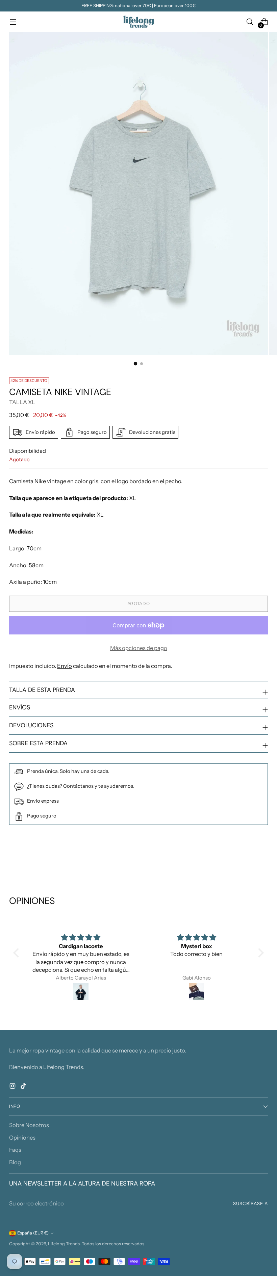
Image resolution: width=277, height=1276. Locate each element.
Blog (15, 1162)
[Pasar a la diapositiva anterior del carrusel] (246, 859)
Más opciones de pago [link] (138, 648)
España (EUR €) (33, 1232)
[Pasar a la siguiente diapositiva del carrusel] (262, 859)
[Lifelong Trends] (138, 22)
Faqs (15, 1149)
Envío (64, 665)
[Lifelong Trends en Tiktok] (24, 1087)
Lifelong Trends (64, 1243)
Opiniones (22, 1137)
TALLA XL (22, 402)
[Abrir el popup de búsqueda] (250, 22)
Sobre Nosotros (29, 1125)
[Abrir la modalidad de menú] (13, 22)
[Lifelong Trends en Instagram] (13, 1087)
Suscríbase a (250, 1203)
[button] (17, 953)
